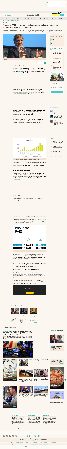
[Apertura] (22, 439)
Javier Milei (17, 20)
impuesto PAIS (35, 272)
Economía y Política (11, 20)
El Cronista (5, 20)
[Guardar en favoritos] (45, 63)
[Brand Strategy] (32, 439)
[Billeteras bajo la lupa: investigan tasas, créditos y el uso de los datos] (41, 373)
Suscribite (27, 442)
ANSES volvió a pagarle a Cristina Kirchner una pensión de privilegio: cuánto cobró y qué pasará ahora (57, 67)
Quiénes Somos (35, 442)
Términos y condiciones (34, 444)
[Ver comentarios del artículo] (23, 65)
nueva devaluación (21, 71)
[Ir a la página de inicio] (8, 15)
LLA (42, 277)
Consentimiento (45, 444)
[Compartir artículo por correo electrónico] (21, 65)
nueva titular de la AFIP (28, 281)
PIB (24, 176)
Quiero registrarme (30, 292)
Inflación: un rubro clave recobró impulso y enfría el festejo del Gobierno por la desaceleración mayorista (57, 54)
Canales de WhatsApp (19, 442)
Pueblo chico (54, 83)
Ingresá (62, 15)
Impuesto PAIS (25, 301)
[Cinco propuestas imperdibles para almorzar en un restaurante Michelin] (57, 378)
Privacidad (40, 444)
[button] (65, 380)
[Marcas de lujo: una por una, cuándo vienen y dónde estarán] (23, 363)
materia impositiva (27, 92)
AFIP (43, 111)
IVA (27, 264)
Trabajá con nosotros (54, 442)
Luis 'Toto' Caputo (19, 301)
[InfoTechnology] (43, 439)
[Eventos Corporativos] (27, 439)
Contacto (11, 442)
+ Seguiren (41, 63)
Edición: (60, 12)
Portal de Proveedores (44, 442)
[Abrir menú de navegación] (4, 15)
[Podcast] (37, 439)
